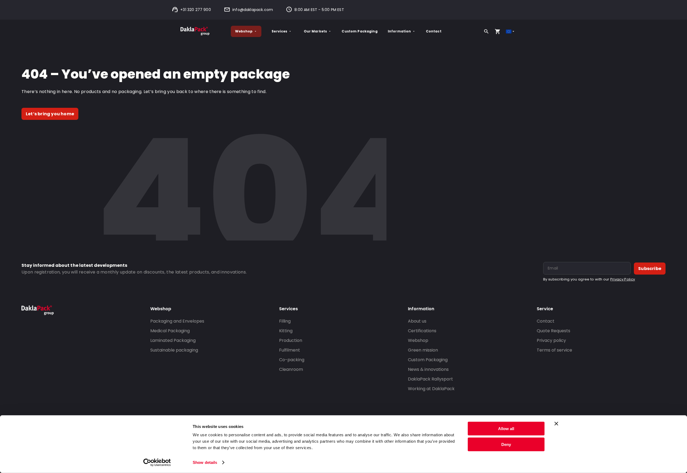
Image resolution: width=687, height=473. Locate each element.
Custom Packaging (359, 31)
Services (279, 31)
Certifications (422, 331)
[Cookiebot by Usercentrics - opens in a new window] (157, 463)
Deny (506, 444)
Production (290, 340)
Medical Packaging (170, 331)
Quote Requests (553, 331)
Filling (285, 321)
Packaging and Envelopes (177, 321)
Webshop (244, 31)
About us (417, 321)
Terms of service (554, 350)
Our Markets (315, 31)
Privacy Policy (622, 279)
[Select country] (510, 31)
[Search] (486, 31)
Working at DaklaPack (431, 389)
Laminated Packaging (173, 340)
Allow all (506, 428)
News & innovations (428, 369)
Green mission (423, 350)
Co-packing (291, 360)
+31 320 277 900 (195, 9)
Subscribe (649, 268)
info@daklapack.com (252, 9)
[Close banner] (556, 424)
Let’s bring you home (50, 114)
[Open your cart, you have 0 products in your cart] (497, 31)
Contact (433, 31)
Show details (205, 462)
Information (399, 31)
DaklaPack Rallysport (430, 379)
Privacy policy (551, 340)
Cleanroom (291, 369)
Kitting (286, 331)
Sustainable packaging (174, 350)
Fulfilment (289, 350)
